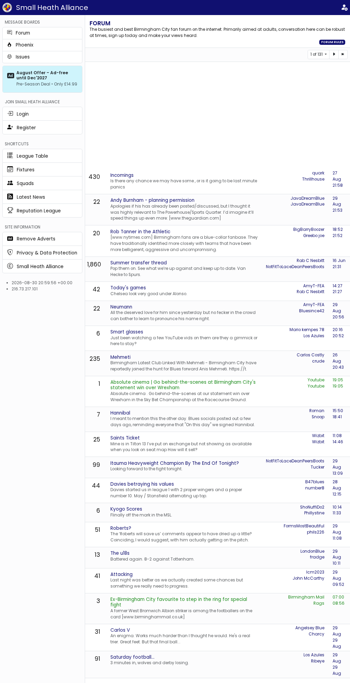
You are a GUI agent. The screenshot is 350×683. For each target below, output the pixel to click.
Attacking (121, 574)
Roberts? (120, 528)
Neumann (121, 307)
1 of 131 (317, 54)
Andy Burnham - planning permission (152, 200)
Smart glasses (126, 332)
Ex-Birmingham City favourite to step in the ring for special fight (178, 602)
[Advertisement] (219, 117)
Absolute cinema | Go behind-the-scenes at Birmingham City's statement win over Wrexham (183, 385)
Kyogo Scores (126, 509)
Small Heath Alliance (52, 7)
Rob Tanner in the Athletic (140, 231)
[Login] (344, 7)
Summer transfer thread (138, 263)
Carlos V (120, 630)
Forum (100, 23)
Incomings (122, 175)
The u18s (120, 553)
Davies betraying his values (142, 484)
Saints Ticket (125, 438)
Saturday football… (132, 657)
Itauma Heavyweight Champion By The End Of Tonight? (174, 463)
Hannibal (120, 413)
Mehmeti (120, 357)
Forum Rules (332, 42)
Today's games (128, 288)
